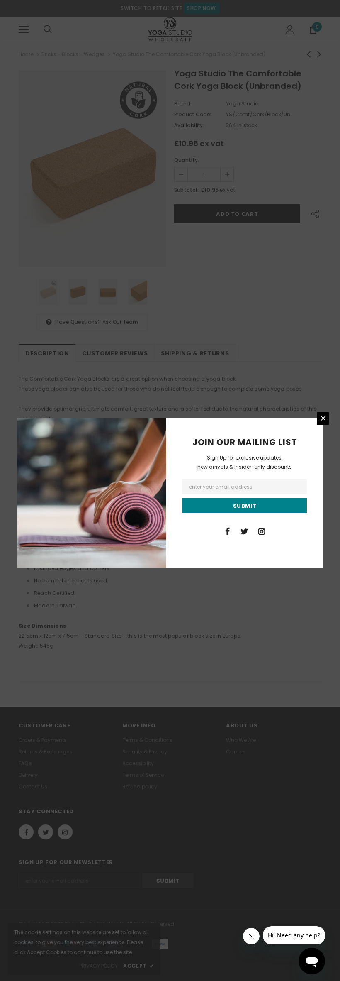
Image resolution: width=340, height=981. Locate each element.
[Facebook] (227, 531)
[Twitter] (244, 531)
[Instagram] (261, 531)
